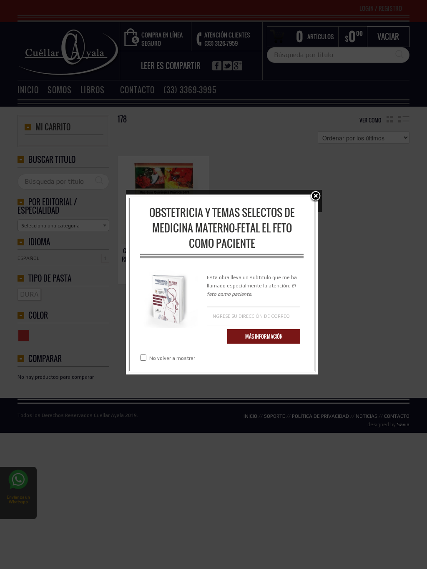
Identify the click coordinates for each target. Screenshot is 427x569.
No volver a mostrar (172, 358)
